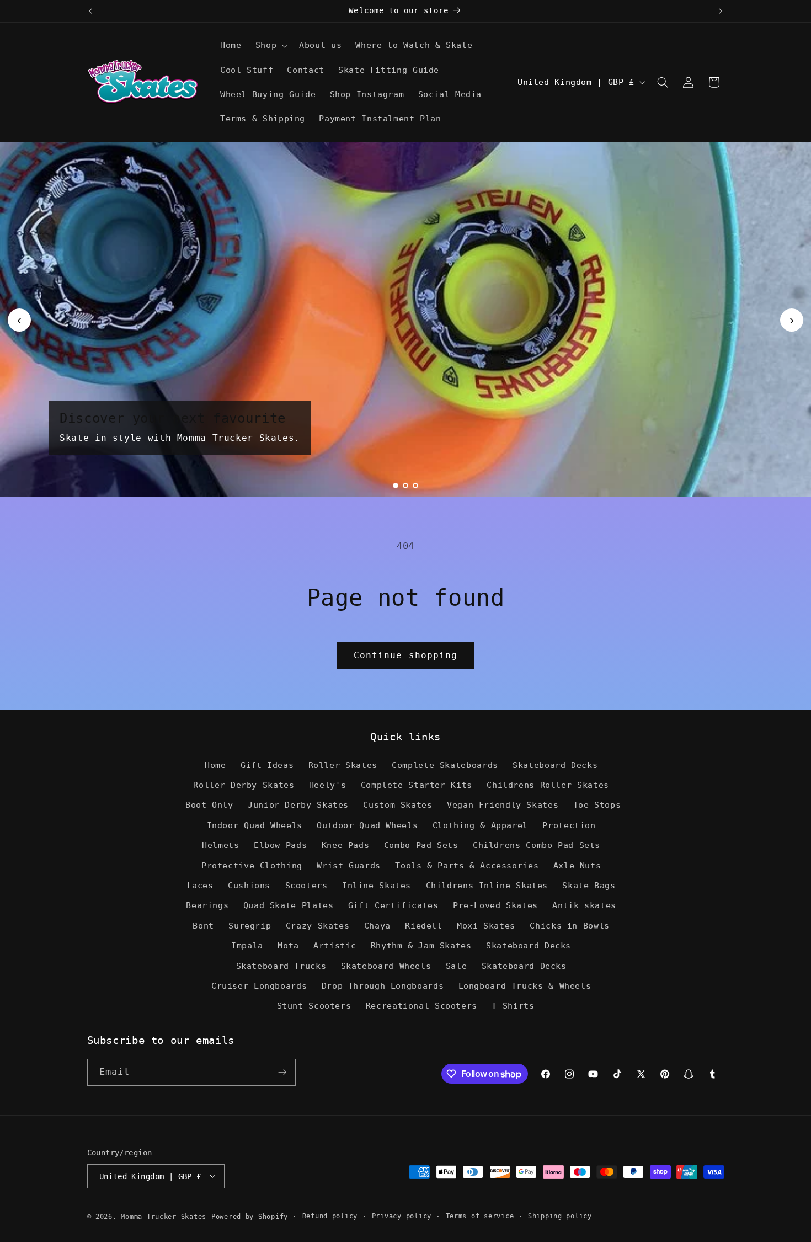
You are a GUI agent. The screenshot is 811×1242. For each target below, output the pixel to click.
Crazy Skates (318, 925)
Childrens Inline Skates (487, 885)
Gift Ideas (267, 765)
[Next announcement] (720, 11)
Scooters (306, 885)
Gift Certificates (393, 905)
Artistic (334, 946)
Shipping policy (560, 1216)
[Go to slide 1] (395, 485)
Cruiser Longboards (259, 985)
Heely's (327, 785)
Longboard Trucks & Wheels (524, 985)
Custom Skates (397, 805)
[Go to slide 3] (415, 485)
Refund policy (330, 1216)
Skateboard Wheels (386, 966)
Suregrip (249, 925)
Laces (200, 885)
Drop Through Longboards (383, 985)
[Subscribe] (282, 1072)
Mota (288, 946)
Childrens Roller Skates (548, 785)
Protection (568, 825)
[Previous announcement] (90, 11)
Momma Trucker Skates (163, 1216)
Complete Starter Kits (416, 785)
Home (215, 765)
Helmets (220, 845)
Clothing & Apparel (480, 825)
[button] (270, 46)
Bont (203, 925)
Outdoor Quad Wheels (367, 825)
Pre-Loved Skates (495, 905)
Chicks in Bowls (569, 925)
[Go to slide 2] (405, 485)
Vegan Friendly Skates (502, 805)
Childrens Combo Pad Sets (536, 845)
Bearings (207, 905)
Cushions (249, 885)
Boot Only (209, 805)
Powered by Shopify (249, 1216)
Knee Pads (346, 845)
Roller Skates (342, 765)
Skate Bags (588, 885)
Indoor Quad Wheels (254, 825)
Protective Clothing (251, 865)
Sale (456, 966)
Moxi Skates (486, 925)
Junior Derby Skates (298, 805)
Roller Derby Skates (243, 785)
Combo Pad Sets (421, 845)
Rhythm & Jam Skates (421, 946)
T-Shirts (513, 1006)
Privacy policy (401, 1216)
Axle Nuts (577, 865)
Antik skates (584, 905)
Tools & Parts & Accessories (466, 865)
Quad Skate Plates (288, 905)
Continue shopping (405, 655)
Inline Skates (376, 885)
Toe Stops (597, 805)
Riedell (423, 925)
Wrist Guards (349, 865)
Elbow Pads (280, 845)
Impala (247, 946)
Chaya (377, 925)
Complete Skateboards (445, 765)
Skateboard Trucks (281, 966)
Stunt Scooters (314, 1006)
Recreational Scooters (421, 1006)
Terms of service (480, 1216)
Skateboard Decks (555, 765)
